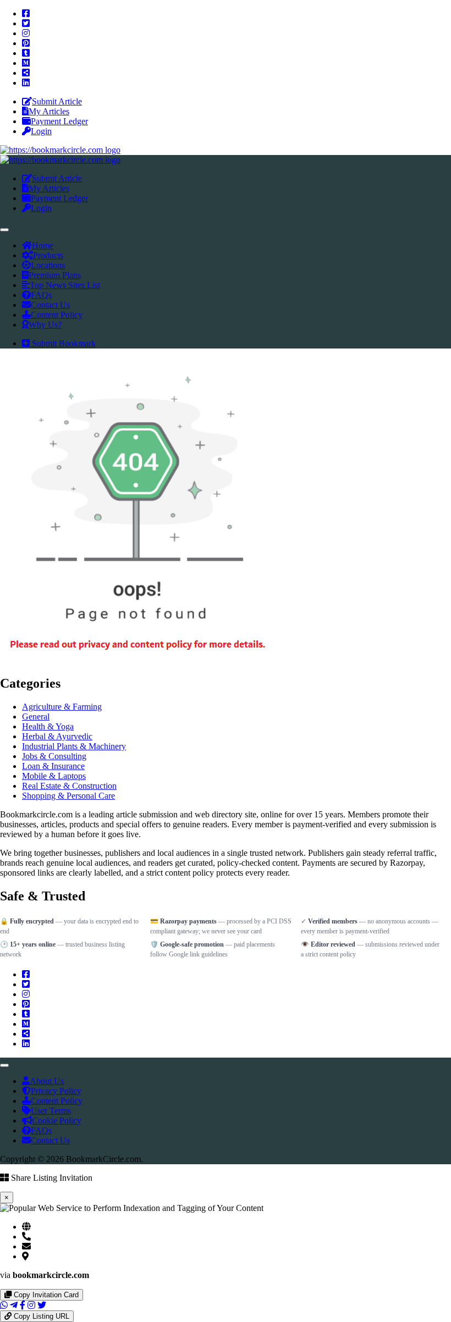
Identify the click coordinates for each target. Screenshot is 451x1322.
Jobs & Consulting (54, 756)
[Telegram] (14, 1305)
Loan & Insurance (53, 766)
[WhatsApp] (4, 1305)
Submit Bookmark (63, 343)
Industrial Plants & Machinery (74, 746)
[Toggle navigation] (4, 229)
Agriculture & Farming (62, 706)
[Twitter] (26, 23)
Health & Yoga (48, 726)
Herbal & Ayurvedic (57, 736)
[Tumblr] (26, 53)
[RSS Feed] (26, 73)
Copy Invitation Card (45, 1295)
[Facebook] (26, 13)
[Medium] (26, 63)
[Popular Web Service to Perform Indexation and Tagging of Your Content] (60, 149)
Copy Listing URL (40, 1316)
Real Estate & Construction (69, 785)
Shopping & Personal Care (68, 795)
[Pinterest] (26, 43)
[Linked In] (26, 82)
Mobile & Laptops (54, 776)
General (36, 716)
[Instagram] (26, 33)
